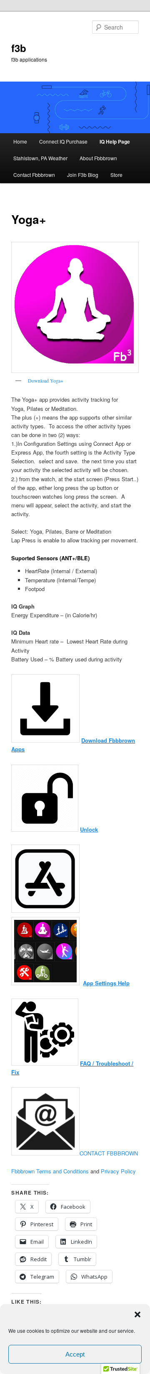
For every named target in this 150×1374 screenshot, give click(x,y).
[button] (137, 1314)
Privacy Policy (118, 1171)
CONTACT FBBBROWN (109, 1153)
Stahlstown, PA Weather (40, 158)
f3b (18, 48)
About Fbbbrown (98, 158)
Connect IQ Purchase (63, 141)
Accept (75, 1354)
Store (116, 174)
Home (20, 141)
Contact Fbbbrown (34, 174)
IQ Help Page (115, 141)
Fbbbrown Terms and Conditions (50, 1171)
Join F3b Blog (82, 174)
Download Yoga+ (45, 380)
